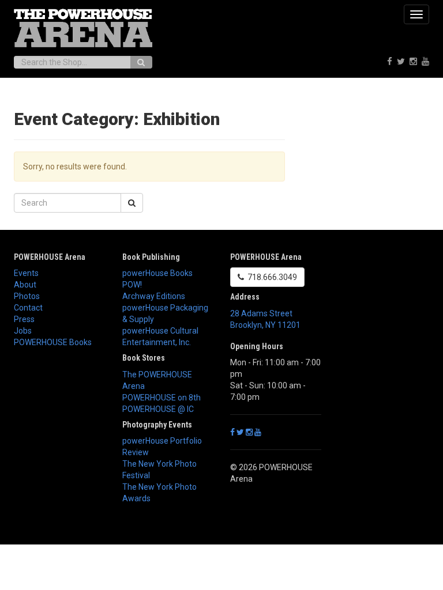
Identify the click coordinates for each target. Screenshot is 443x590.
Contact (28, 307)
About (25, 284)
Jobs (23, 330)
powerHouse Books (157, 273)
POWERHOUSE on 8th (161, 397)
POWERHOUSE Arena (49, 257)
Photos (27, 296)
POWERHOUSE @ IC (158, 409)
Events (26, 273)
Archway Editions (153, 296)
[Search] (141, 62)
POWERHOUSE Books (53, 342)
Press (24, 319)
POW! (132, 284)
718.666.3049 (270, 277)
